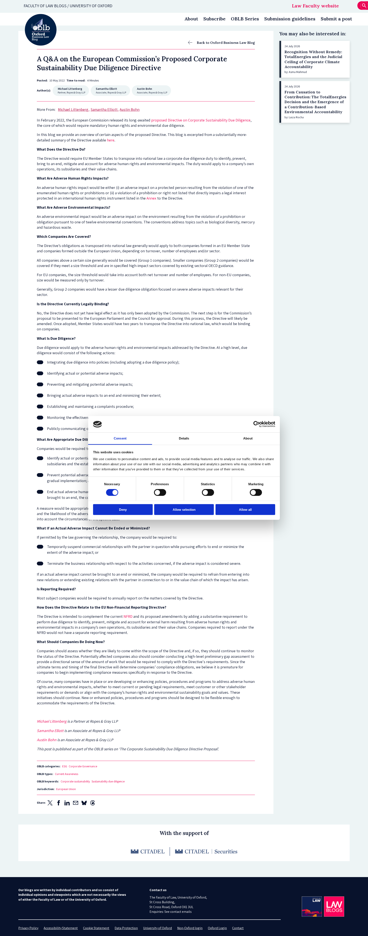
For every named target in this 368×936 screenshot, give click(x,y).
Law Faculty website (315, 6)
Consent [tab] (120, 438)
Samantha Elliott (50, 730)
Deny (123, 509)
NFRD (128, 616)
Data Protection (126, 928)
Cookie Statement (96, 928)
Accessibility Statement (61, 928)
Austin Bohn (46, 739)
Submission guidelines (289, 19)
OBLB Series (245, 19)
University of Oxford (157, 928)
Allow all (245, 509)
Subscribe (214, 19)
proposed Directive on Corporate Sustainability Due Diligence (200, 120)
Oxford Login (217, 928)
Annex (151, 198)
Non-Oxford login (190, 928)
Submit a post (336, 19)
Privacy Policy (28, 928)
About (191, 19)
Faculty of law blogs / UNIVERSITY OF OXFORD (68, 6)
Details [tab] (184, 438)
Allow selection (184, 509)
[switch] (160, 492)
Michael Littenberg (51, 721)
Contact (238, 928)
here (110, 140)
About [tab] (248, 438)
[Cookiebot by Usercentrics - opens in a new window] (256, 424)
